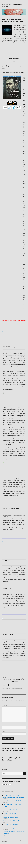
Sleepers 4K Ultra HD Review (10, 810)
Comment (5, 705)
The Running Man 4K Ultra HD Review (13, 828)
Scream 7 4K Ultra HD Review (10, 817)
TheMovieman (5, 688)
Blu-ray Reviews (18, 688)
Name (4, 725)
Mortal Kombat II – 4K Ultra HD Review (13, 800)
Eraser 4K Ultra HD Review (10, 813)
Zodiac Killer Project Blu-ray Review (12, 820)
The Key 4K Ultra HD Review (10, 824)
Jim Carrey (14, 689)
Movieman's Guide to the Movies (9, 840)
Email (4, 731)
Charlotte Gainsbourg (6, 689)
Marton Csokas (20, 689)
